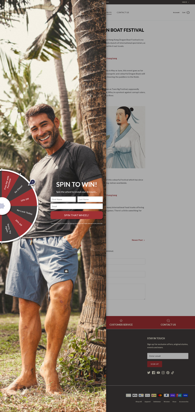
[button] (103, 3)
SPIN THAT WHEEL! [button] (76, 215)
